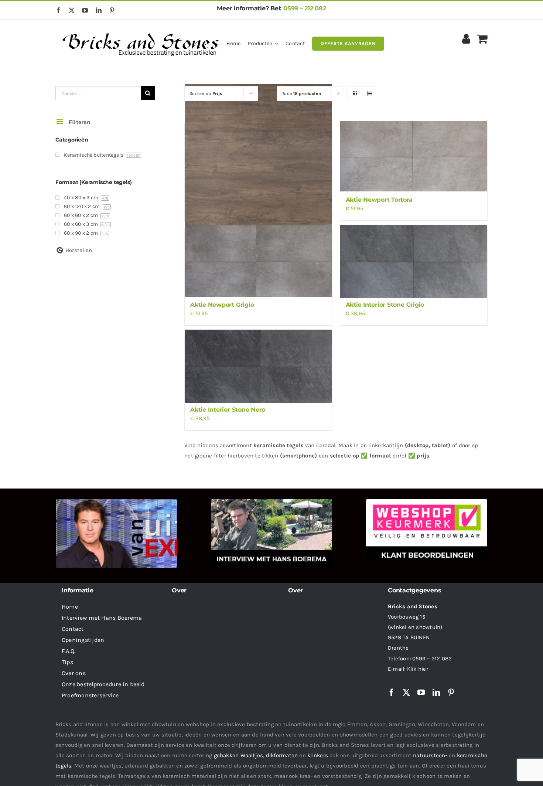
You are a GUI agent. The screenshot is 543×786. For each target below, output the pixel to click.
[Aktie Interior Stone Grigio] (413, 261)
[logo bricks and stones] (140, 29)
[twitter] (72, 10)
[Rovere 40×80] (258, 156)
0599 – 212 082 (304, 8)
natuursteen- (430, 755)
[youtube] (85, 10)
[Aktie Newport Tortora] (413, 156)
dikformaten (282, 755)
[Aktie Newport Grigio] (258, 261)
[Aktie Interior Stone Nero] (258, 366)
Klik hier (417, 669)
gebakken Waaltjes (238, 755)
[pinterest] (112, 10)
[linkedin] (99, 10)
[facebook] (58, 10)
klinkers (317, 755)
